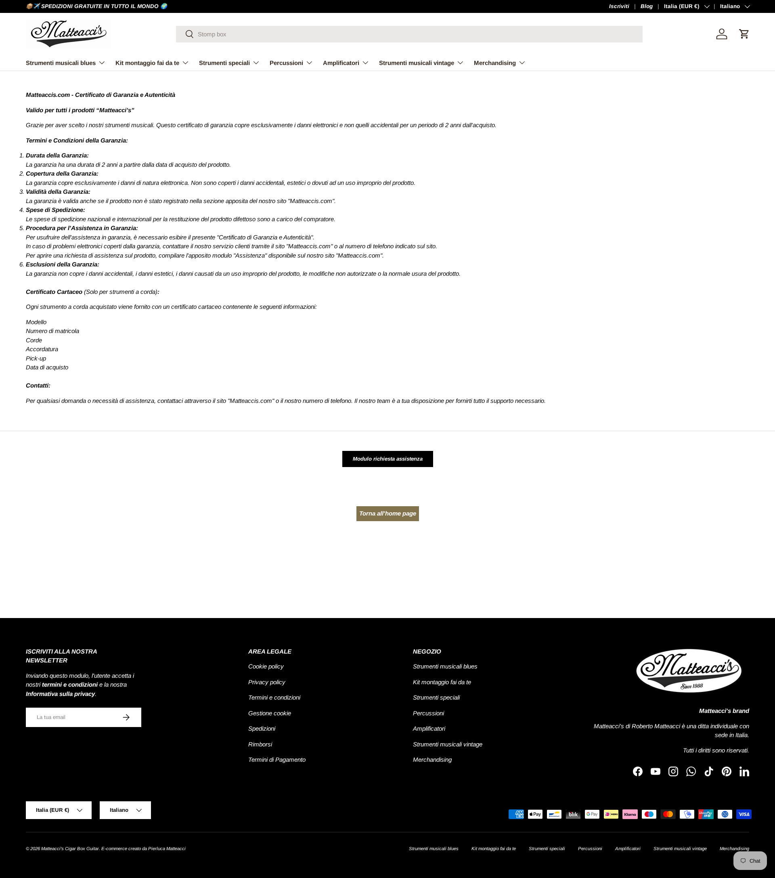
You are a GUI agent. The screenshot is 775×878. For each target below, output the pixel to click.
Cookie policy (266, 666)
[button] (744, 34)
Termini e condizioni (274, 697)
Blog (647, 6)
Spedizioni (261, 728)
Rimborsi (260, 744)
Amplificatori (341, 62)
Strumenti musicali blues (61, 62)
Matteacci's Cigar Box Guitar (70, 848)
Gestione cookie (269, 713)
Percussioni (286, 62)
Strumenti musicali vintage (416, 62)
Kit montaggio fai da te (147, 62)
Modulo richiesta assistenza (388, 459)
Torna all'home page (387, 513)
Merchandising (495, 62)
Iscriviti (619, 6)
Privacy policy (266, 682)
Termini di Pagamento (277, 759)
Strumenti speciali (224, 62)
